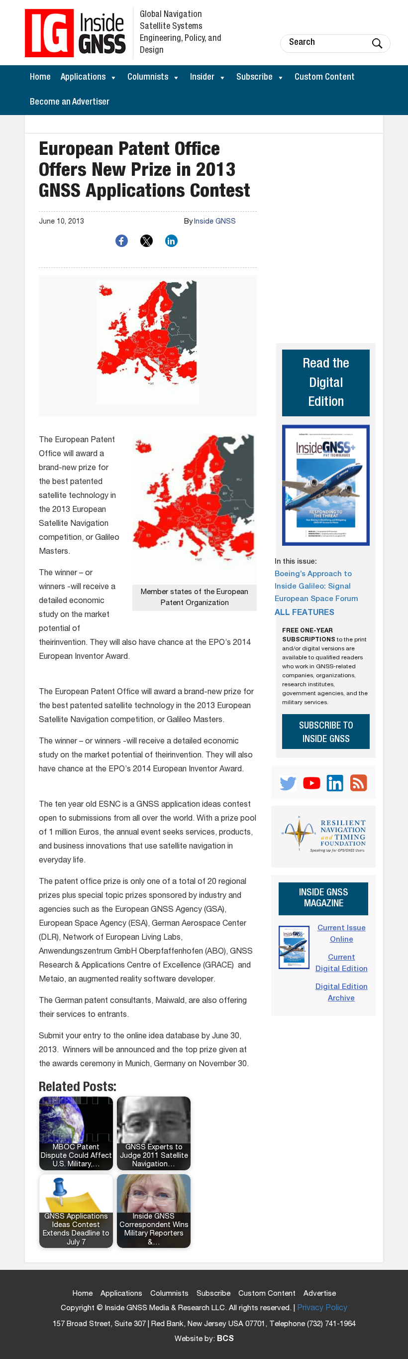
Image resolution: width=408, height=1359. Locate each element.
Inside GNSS (215, 222)
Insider (202, 77)
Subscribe (254, 77)
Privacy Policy (322, 1309)
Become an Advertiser (69, 102)
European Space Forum (316, 599)
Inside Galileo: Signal (313, 587)
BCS (225, 1340)
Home (40, 77)
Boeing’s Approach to (313, 574)
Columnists (147, 77)
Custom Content (325, 77)
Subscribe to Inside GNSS (326, 733)
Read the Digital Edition (326, 384)
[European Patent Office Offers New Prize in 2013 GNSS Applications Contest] (148, 345)
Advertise (320, 1294)
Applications (83, 77)
